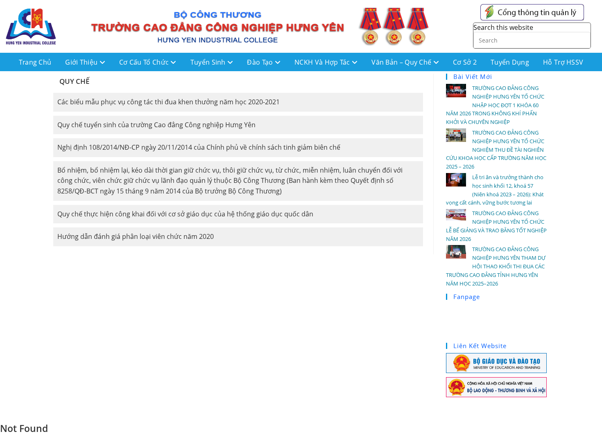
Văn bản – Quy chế (402, 62)
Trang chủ (35, 62)
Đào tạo (260, 62)
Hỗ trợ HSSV (563, 62)
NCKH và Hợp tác (323, 62)
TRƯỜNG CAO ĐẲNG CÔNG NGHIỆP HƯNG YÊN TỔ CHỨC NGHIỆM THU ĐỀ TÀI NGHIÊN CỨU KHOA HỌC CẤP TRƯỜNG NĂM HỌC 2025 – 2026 (496, 149)
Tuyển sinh (208, 62)
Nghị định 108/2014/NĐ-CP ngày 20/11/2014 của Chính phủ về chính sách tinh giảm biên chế (198, 147)
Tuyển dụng (510, 62)
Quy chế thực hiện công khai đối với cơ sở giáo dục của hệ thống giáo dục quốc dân (185, 213)
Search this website (503, 27)
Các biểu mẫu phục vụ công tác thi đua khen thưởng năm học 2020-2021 (168, 101)
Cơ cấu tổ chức (145, 62)
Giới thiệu (82, 62)
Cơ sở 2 (465, 62)
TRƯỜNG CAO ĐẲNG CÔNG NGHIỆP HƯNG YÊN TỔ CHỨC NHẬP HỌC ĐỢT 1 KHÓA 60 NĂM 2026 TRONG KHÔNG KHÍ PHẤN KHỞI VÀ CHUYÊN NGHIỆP (495, 105)
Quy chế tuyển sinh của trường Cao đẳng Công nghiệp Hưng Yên (156, 124)
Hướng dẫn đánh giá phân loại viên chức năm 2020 (135, 236)
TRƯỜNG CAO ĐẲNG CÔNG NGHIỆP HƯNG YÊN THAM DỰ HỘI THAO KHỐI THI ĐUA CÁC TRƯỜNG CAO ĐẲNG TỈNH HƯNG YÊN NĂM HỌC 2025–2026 (495, 266)
